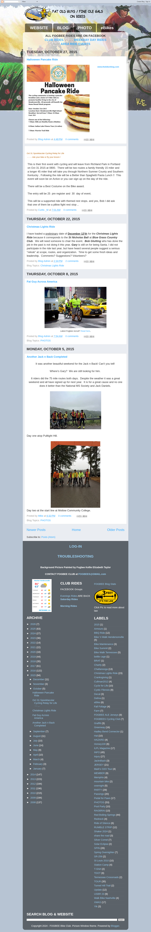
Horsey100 (100, 744)
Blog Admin (44, 139)
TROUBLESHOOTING (75, 556)
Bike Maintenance (103, 644)
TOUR (97, 881)
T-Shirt (97, 869)
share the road (101, 835)
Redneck (99, 819)
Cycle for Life (101, 685)
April (36, 754)
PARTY (98, 789)
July (35, 740)
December (39, 679)
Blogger (115, 925)
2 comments (71, 261)
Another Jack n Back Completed (47, 356)
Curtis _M (43, 209)
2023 (33, 638)
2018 (33, 661)
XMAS (97, 902)
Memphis (99, 777)
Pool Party (99, 806)
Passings (99, 794)
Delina (97, 698)
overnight (99, 785)
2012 (33, 783)
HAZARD (99, 739)
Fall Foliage (100, 706)
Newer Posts (36, 530)
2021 (33, 647)
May (35, 750)
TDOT (97, 873)
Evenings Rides (68, 596)
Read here (85, 331)
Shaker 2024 (101, 831)
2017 (33, 666)
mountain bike (101, 781)
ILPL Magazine (102, 748)
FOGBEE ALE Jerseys (106, 714)
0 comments (71, 139)
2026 (33, 624)
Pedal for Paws (102, 798)
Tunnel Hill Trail (102, 885)
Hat (96, 735)
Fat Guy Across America (42, 281)
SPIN (97, 848)
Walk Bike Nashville (104, 898)
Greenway (99, 727)
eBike (97, 702)
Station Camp (101, 864)
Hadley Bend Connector (107, 731)
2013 (33, 779)
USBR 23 (99, 894)
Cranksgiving (101, 677)
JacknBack (100, 760)
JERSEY (99, 764)
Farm (97, 710)
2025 (33, 628)
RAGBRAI (99, 810)
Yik (95, 906)
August (37, 736)
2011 (33, 788)
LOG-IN (75, 546)
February (38, 764)
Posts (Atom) (48, 537)
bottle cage (100, 656)
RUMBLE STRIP (103, 827)
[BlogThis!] (87, 140)
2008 (33, 802)
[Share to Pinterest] (93, 140)
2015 (33, 675)
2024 (33, 633)
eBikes (107, 28)
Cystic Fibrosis (102, 689)
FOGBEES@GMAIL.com (92, 574)
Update (98, 889)
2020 (33, 652)
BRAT (97, 660)
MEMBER (99, 773)
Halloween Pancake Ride (42, 59)
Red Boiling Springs (104, 814)
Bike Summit (101, 648)
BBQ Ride (99, 632)
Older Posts (115, 530)
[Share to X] (89, 140)
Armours (98, 628)
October (37, 688)
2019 (33, 656)
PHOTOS (45, 340)
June (36, 745)
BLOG (63, 28)
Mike (41, 515)
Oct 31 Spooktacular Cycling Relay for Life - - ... (44, 703)
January (37, 768)
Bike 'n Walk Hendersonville (109, 637)
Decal (97, 694)
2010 (33, 793)
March (36, 759)
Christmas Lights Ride (41, 226)
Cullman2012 (101, 681)
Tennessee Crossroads (106, 877)
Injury (97, 756)
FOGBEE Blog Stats (105, 584)
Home (76, 530)
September (39, 731)
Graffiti (97, 723)
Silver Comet (101, 839)
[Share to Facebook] (91, 140)
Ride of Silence (102, 823)
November (39, 684)
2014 (33, 774)
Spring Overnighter (104, 852)
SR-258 (98, 856)
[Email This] (85, 140)
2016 (33, 670)
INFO (97, 752)
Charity (98, 665)
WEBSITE (39, 28)
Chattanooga (101, 669)
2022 (33, 642)
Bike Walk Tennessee (105, 652)
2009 (33, 797)
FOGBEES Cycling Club (107, 719)
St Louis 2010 (101, 860)
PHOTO (85, 28)
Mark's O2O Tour (103, 769)
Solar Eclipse (101, 844)
